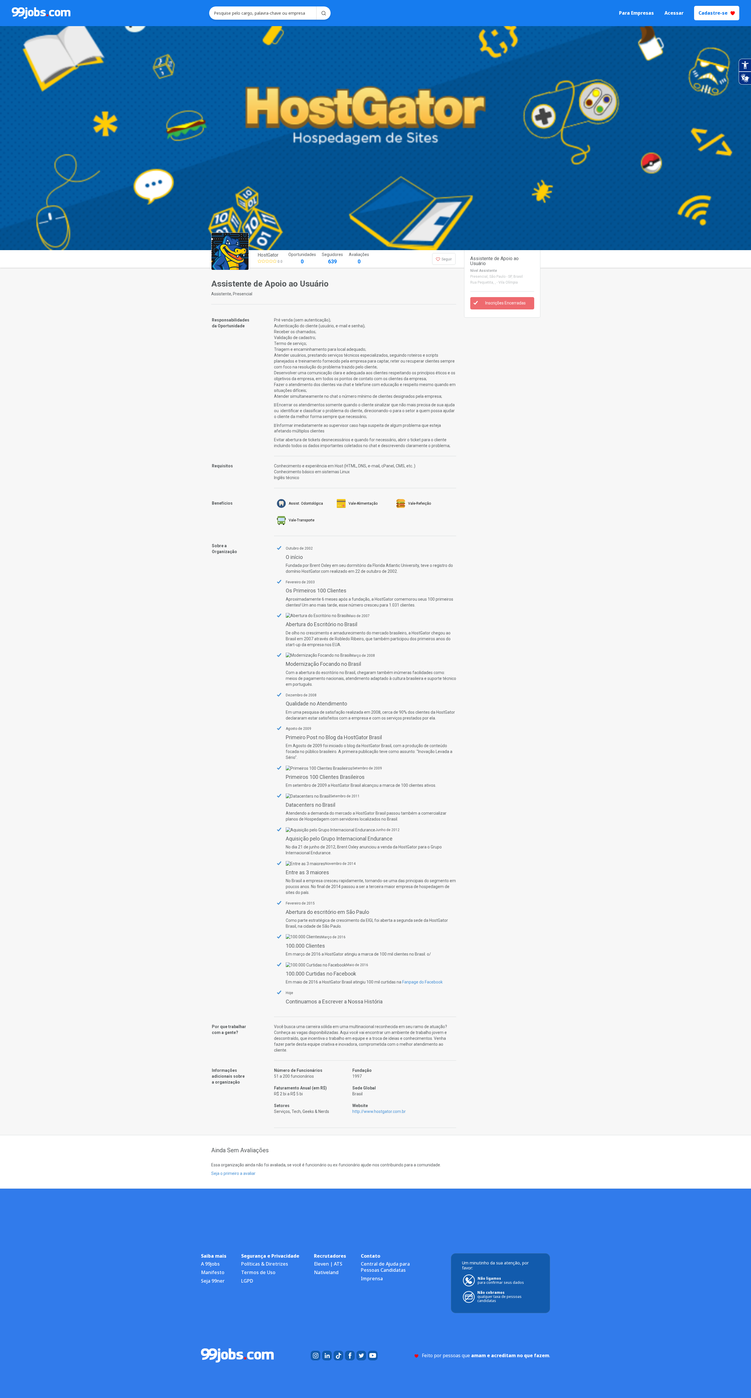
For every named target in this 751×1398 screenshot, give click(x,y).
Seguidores (332, 258)
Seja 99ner (213, 1281)
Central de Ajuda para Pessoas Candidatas (385, 1267)
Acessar (674, 13)
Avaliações (359, 258)
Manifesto (212, 1272)
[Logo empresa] (241, 259)
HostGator (268, 255)
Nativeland (326, 1272)
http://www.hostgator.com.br (379, 1111)
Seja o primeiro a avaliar (233, 1173)
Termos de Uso (258, 1272)
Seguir (447, 259)
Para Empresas (636, 13)
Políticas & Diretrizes (264, 1264)
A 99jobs (210, 1264)
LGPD (247, 1281)
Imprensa (372, 1278)
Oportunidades (302, 258)
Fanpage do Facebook (422, 982)
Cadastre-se (713, 13)
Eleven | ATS (328, 1264)
